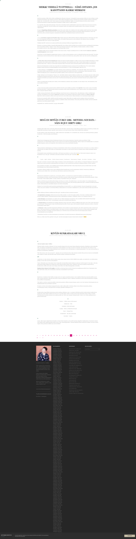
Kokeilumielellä (72, 363)
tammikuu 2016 (56, 436)
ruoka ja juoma (72, 380)
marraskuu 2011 (56, 505)
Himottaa (78, 352)
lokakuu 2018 (56, 390)
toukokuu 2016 (56, 430)
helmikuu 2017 (56, 418)
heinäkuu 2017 (56, 411)
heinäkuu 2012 (56, 494)
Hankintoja (72, 352)
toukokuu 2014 (56, 463)
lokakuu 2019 (56, 373)
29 (57, 335)
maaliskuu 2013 (56, 483)
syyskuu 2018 (56, 391)
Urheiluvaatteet (72, 390)
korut (79, 363)
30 (59, 335)
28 (54, 335)
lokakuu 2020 (56, 358)
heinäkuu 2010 (56, 527)
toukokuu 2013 (56, 480)
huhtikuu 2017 (56, 415)
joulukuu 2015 (56, 437)
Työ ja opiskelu (72, 388)
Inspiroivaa (72, 357)
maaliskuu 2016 (56, 433)
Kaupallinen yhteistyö (74, 360)
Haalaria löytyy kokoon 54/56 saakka (46, 268)
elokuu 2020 (56, 361)
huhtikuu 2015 (56, 448)
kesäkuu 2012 (56, 495)
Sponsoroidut (72, 381)
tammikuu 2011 (56, 519)
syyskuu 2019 (56, 375)
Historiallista (72, 353)
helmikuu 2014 (56, 467)
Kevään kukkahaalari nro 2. (68, 233)
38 (82, 335)
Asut (77, 350)
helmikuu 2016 (56, 434)
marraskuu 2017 (56, 405)
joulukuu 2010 (56, 520)
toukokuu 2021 (56, 350)
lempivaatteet (72, 368)
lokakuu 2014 (56, 456)
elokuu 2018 (56, 393)
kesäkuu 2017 (56, 412)
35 (73, 335)
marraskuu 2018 (56, 388)
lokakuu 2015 (56, 440)
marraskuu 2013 (57, 471)
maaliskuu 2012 (56, 499)
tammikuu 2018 (56, 402)
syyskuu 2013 (56, 474)
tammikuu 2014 (56, 469)
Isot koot (78, 357)
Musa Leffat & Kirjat (73, 373)
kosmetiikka (72, 365)
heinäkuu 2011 (56, 510)
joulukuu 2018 (56, 387)
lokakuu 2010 (56, 523)
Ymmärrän (129, 535)
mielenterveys (72, 370)
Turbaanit (79, 386)
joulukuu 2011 (56, 503)
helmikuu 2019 (56, 384)
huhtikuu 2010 (56, 531)
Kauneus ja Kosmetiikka (74, 358)
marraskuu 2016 (57, 422)
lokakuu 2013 (56, 473)
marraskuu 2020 (57, 357)
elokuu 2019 (56, 376)
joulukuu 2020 (56, 355)
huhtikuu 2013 (56, 481)
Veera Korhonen (67, 12)
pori (76, 376)
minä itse (79, 370)
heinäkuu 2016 (56, 427)
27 (51, 335)
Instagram (44, 396)
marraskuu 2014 (57, 455)
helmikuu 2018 (56, 401)
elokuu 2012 (56, 492)
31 (62, 335)
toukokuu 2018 (56, 397)
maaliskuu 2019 (56, 383)
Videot (77, 391)
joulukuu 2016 (56, 420)
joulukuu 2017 (56, 404)
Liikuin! (78, 368)
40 (88, 335)
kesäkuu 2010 (56, 528)
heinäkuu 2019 (56, 377)
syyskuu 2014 (56, 458)
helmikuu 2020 (56, 368)
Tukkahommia (72, 386)
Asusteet (71, 350)
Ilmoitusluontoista (73, 355)
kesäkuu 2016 (56, 429)
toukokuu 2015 (56, 447)
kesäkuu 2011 (56, 512)
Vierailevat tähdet (73, 393)
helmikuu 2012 (56, 501)
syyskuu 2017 (56, 408)
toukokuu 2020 (56, 364)
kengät (71, 362)
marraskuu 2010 (57, 521)
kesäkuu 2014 (56, 462)
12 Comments (75, 12)
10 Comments (75, 235)
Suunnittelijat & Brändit (74, 383)
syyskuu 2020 (56, 359)
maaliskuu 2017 (56, 416)
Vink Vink (80, 393)
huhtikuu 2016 (56, 431)
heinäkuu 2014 (56, 460)
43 (96, 335)
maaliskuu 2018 (56, 400)
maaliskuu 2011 (56, 516)
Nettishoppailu (73, 375)
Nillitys (79, 375)
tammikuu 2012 (56, 502)
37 (79, 335)
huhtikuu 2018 (56, 398)
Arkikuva (78, 348)
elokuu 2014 (56, 459)
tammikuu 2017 (56, 419)
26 (48, 335)
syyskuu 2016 (56, 424)
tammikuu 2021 (56, 354)
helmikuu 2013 (56, 484)
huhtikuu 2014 (56, 465)
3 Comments (75, 125)
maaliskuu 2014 (56, 466)
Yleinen (60, 12)
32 (65, 335)
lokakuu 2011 (56, 506)
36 (76, 335)
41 (90, 335)
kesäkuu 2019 (56, 379)
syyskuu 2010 (56, 524)
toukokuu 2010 (56, 530)
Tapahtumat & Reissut (74, 385)
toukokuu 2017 (56, 413)
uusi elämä (79, 390)
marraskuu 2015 (56, 438)
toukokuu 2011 (56, 513)
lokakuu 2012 (56, 489)
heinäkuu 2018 (56, 394)
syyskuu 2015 (56, 441)
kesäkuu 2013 (56, 478)
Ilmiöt (78, 353)
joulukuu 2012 (56, 487)
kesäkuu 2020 (56, 362)
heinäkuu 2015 (56, 444)
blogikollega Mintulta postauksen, (50, 30)
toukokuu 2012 (56, 496)
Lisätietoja (3, 536)
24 (42, 335)
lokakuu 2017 (56, 406)
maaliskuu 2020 (56, 366)
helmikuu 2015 (56, 451)
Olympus (71, 376)
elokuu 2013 (56, 476)
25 (45, 335)
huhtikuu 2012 (56, 498)
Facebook (38, 396)
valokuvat (71, 391)
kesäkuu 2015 (56, 445)
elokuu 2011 (55, 509)
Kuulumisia (79, 365)
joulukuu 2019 (56, 371)
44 (37, 337)
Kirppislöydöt (77, 362)
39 (85, 335)
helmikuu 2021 (56, 353)
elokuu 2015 (56, 442)
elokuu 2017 (56, 409)
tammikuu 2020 (56, 369)
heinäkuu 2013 (56, 477)
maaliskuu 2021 (56, 351)
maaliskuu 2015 (56, 449)
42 (93, 335)
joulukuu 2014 (56, 454)
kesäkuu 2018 (56, 395)
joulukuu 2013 (56, 470)
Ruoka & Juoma (72, 378)
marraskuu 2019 (57, 372)
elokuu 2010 (56, 525)
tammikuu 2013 (56, 485)
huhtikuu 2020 (56, 365)
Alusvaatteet (72, 348)
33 (68, 335)
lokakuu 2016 (56, 423)
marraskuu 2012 (56, 488)
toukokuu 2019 (56, 380)
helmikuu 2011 (56, 517)
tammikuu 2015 (56, 452)
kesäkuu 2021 (56, 348)
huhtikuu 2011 (56, 514)
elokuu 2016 (56, 426)
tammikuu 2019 (56, 386)
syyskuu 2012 (56, 491)
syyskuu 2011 (56, 507)
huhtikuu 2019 (56, 382)
